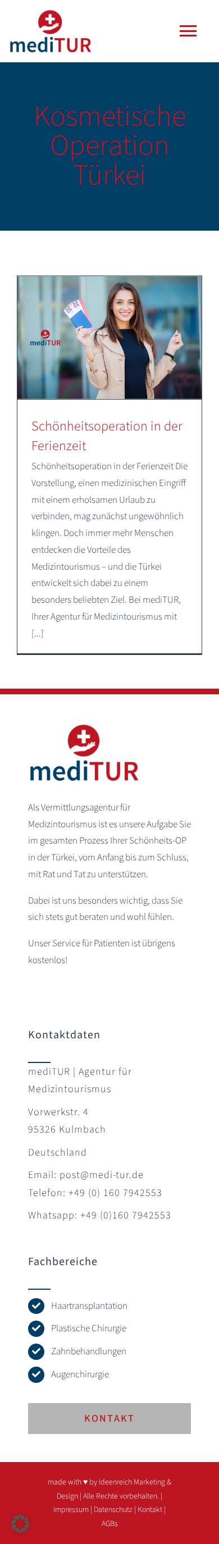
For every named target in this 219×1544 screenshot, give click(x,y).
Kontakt (150, 1509)
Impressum (71, 1509)
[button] (20, 1524)
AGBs (110, 1523)
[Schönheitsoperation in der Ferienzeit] (109, 337)
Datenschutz (113, 1509)
